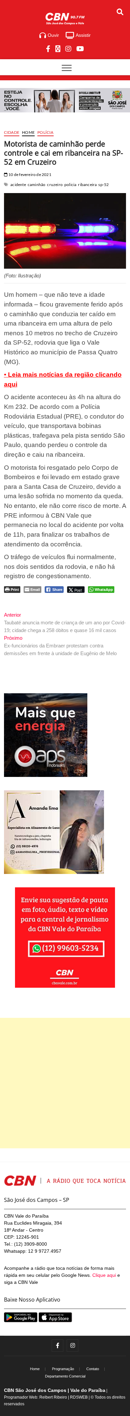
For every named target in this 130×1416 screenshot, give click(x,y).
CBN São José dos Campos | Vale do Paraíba (54, 1390)
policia (70, 184)
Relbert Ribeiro (53, 1397)
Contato (92, 1369)
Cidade (11, 132)
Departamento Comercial (65, 1376)
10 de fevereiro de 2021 (29, 174)
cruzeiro (55, 184)
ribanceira (87, 184)
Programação (63, 1369)
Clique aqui (104, 1275)
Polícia (45, 132)
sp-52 (103, 184)
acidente (18, 184)
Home (28, 132)
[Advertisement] (65, 1083)
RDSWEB (79, 1397)
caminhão (37, 184)
